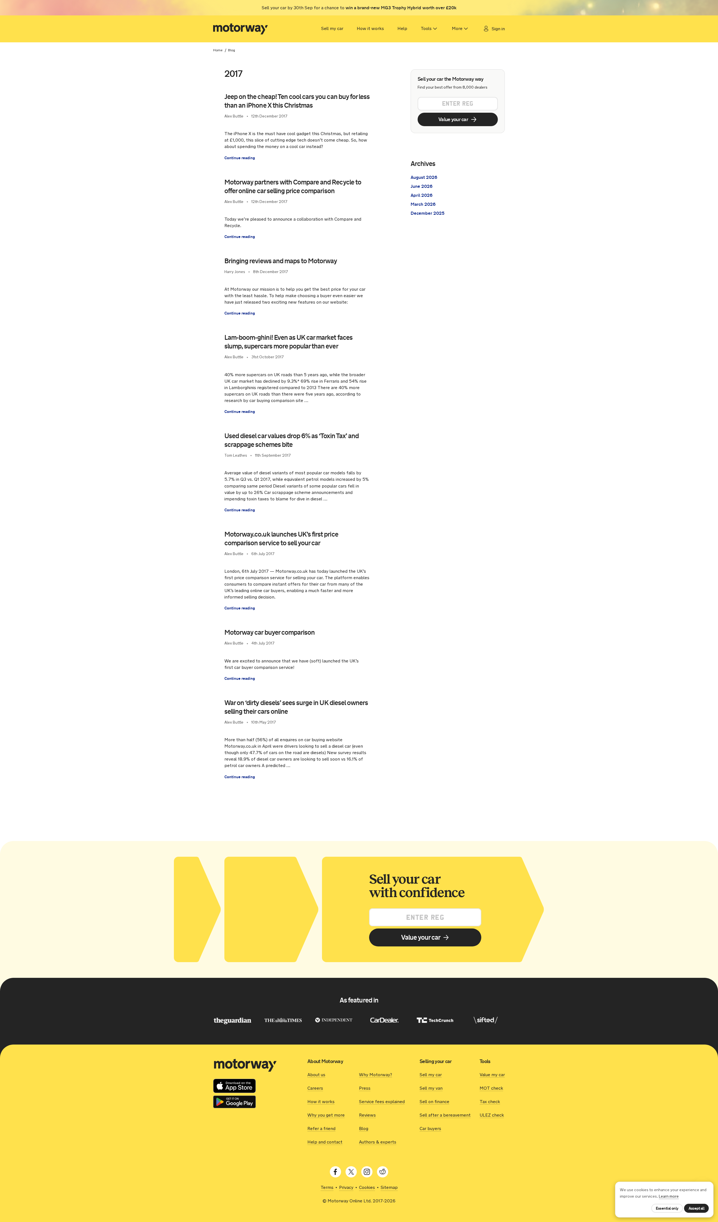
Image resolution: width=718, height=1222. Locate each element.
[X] (351, 1171)
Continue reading (239, 157)
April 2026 (421, 195)
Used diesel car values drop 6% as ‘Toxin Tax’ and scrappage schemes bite (291, 440)
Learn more (669, 1196)
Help (402, 28)
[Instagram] (366, 1171)
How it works (370, 28)
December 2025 (428, 213)
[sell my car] (240, 29)
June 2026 (421, 186)
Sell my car (332, 28)
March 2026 (423, 204)
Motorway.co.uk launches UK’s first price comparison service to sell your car (281, 538)
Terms (327, 1187)
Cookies (367, 1187)
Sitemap (389, 1187)
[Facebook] (335, 1171)
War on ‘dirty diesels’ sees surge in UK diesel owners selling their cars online (296, 707)
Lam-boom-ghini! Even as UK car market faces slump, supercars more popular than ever (288, 341)
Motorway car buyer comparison (269, 632)
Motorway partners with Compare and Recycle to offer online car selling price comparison (292, 186)
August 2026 (424, 177)
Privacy (346, 1187)
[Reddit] (382, 1171)
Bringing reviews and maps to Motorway (280, 261)
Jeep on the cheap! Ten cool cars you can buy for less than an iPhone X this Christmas (297, 101)
